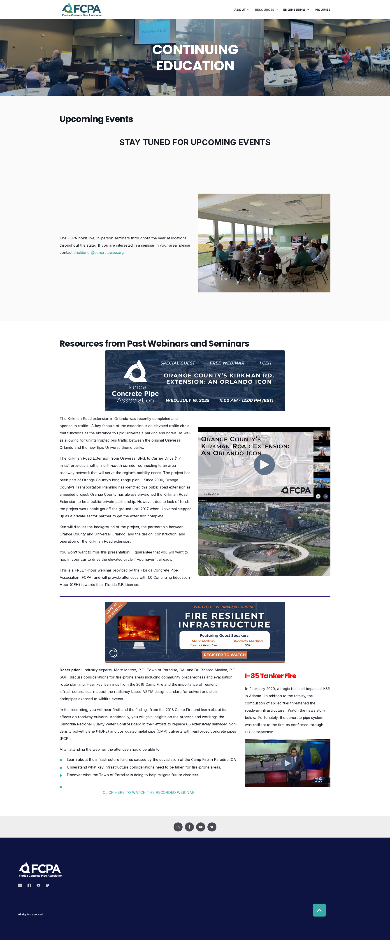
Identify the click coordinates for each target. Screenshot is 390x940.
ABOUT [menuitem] (240, 9)
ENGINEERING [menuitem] (294, 9)
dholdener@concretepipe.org (99, 252)
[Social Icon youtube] (38, 885)
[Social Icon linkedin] (21, 885)
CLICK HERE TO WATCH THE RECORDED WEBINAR (149, 792)
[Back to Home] (82, 15)
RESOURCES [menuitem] (264, 9)
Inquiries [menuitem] (322, 9)
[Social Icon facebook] (29, 885)
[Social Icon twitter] (46, 885)
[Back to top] (319, 910)
